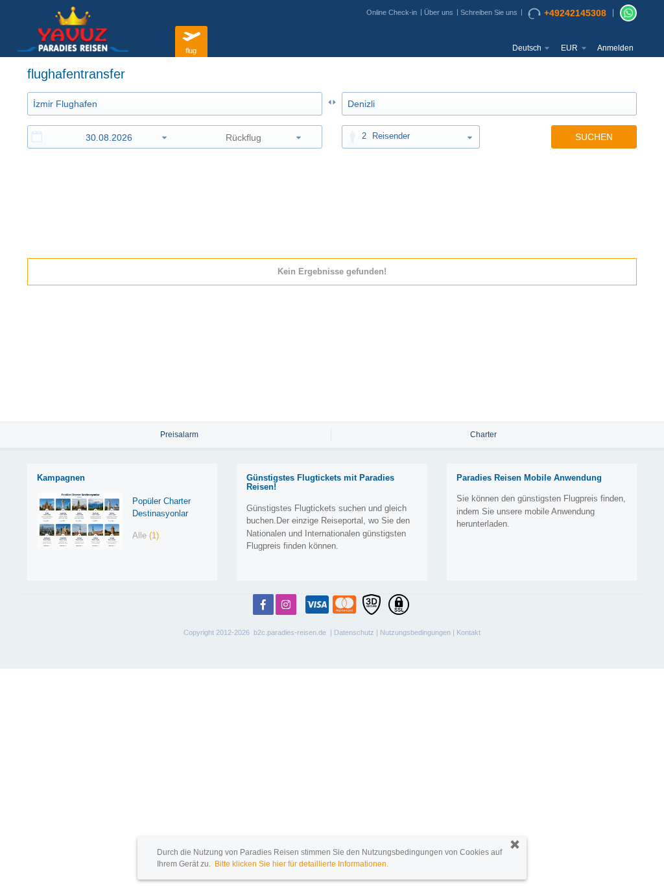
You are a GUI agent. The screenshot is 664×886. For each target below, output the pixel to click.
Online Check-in (391, 12)
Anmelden (615, 48)
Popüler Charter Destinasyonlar (161, 507)
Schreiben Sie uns (488, 12)
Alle (145, 535)
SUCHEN (594, 137)
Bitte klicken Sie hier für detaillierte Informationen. (301, 863)
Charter (483, 434)
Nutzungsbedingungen (415, 632)
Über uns (438, 12)
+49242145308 (575, 13)
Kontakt (468, 632)
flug (190, 50)
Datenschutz (354, 632)
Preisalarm (179, 434)
